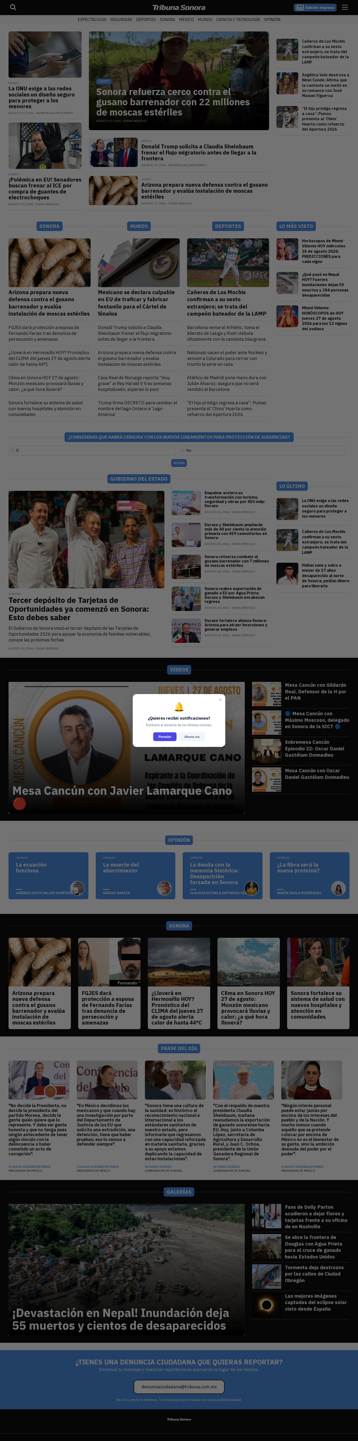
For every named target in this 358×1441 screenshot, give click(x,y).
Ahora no (192, 737)
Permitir (165, 737)
